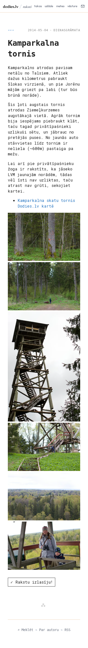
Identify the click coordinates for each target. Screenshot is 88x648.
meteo (60, 6)
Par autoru (49, 630)
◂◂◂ (11, 30)
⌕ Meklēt (25, 630)
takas (38, 6)
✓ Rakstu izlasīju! (32, 582)
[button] (44, 237)
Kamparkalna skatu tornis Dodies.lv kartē (46, 203)
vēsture (72, 6)
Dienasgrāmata (67, 30)
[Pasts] (82, 6)
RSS (67, 630)
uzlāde (49, 6)
